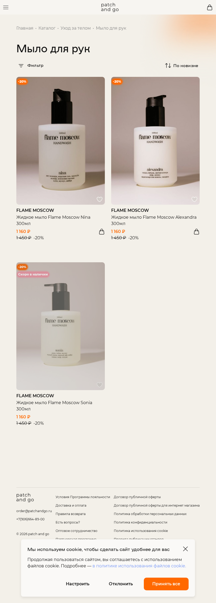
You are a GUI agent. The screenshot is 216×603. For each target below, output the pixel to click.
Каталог (47, 28)
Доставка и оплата (71, 505)
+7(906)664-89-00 (30, 519)
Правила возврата (71, 514)
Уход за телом (76, 28)
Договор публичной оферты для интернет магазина (157, 505)
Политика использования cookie (141, 531)
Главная (24, 28)
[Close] (185, 549)
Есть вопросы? (68, 522)
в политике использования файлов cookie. (139, 565)
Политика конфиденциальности (140, 522)
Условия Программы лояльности (83, 497)
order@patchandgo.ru (34, 511)
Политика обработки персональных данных (150, 514)
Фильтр (34, 65)
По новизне (185, 65)
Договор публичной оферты (137, 497)
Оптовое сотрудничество (76, 531)
